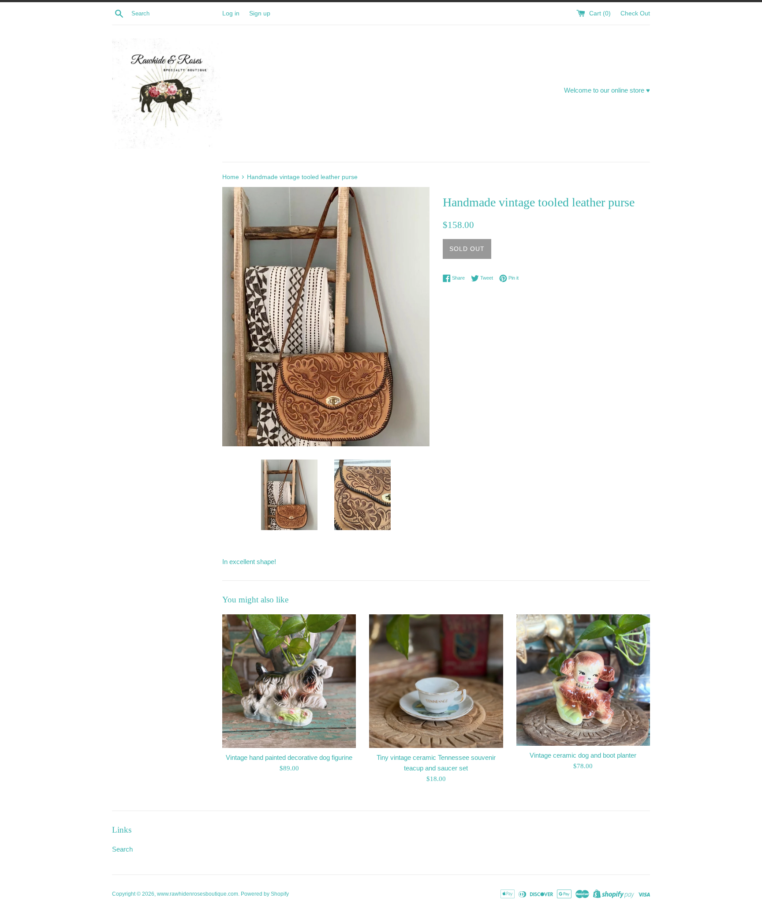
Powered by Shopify (265, 894)
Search (122, 849)
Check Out (635, 13)
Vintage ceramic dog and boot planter (583, 755)
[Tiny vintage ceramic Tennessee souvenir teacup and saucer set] (436, 681)
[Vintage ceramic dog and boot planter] (583, 680)
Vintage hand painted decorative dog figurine (289, 757)
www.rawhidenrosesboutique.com (197, 894)
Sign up (259, 13)
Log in (230, 13)
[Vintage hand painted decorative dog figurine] (289, 681)
